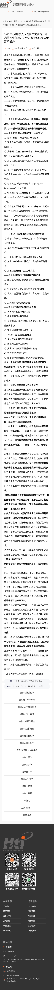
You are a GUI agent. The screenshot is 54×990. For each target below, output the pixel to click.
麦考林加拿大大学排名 (27, 750)
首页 (4, 21)
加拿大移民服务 (27, 743)
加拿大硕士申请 (27, 714)
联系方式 (7, 931)
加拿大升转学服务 (27, 721)
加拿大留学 (13, 21)
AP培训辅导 (27, 808)
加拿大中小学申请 (27, 700)
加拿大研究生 (27, 779)
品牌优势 (7, 921)
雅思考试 (27, 815)
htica (8, 48)
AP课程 (26, 801)
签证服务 (32, 916)
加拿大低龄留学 (27, 693)
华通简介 (7, 906)
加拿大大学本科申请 (27, 707)
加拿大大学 (27, 765)
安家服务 (32, 926)
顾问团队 (7, 911)
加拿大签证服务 (27, 736)
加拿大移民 (27, 793)
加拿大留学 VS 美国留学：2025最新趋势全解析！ (30, 686)
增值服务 (32, 931)
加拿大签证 (27, 786)
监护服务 (32, 911)
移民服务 (32, 921)
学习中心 (32, 906)
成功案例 (7, 916)
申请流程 (7, 926)
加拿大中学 (27, 772)
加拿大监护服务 (27, 729)
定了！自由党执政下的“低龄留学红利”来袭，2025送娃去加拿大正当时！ (30, 681)
